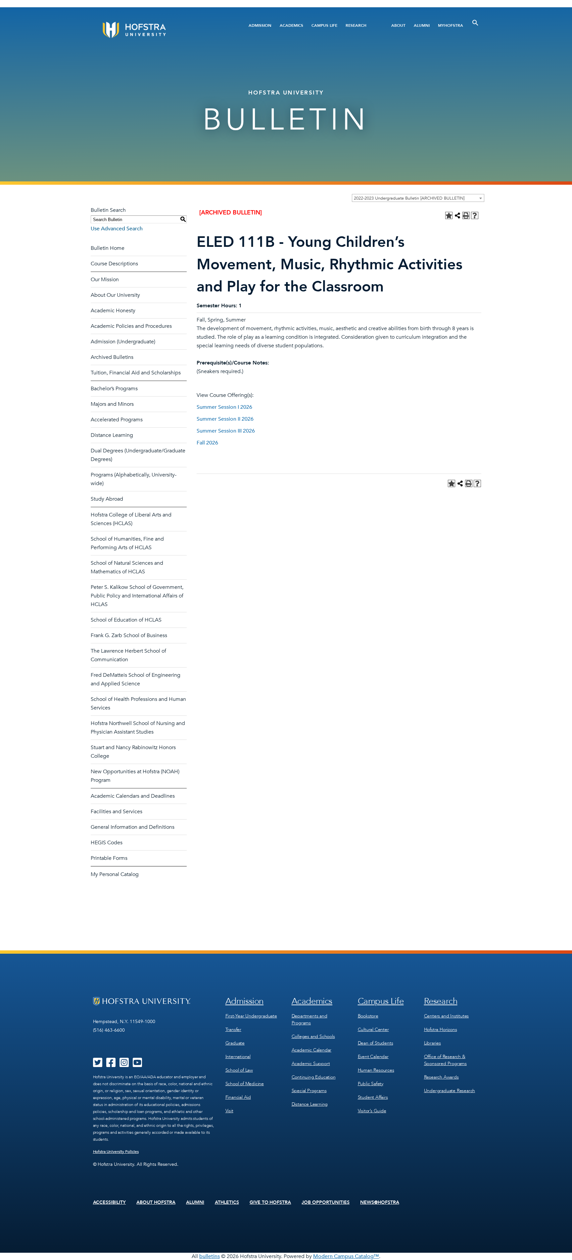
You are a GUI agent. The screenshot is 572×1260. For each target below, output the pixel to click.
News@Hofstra (379, 1202)
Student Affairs (373, 1097)
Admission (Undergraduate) (123, 341)
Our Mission (105, 279)
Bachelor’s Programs (114, 388)
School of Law (239, 1070)
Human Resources (376, 1070)
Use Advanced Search (117, 228)
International (238, 1056)
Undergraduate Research (449, 1091)
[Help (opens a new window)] (474, 215)
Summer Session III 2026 (226, 431)
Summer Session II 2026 (225, 419)
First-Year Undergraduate (251, 1016)
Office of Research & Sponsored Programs (445, 1060)
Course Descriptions (114, 263)
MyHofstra (450, 25)
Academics (291, 25)
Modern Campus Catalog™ (346, 1256)
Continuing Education (314, 1077)
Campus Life (324, 25)
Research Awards (441, 1077)
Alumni (422, 25)
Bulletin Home (107, 248)
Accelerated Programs (117, 419)
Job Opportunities (326, 1202)
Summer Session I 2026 (224, 407)
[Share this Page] (457, 215)
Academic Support (311, 1063)
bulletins (209, 1256)
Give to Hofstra (270, 1202)
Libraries (432, 1043)
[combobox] (418, 198)
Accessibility (109, 1202)
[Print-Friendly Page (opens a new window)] (466, 215)
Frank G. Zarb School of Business (129, 635)
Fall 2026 (207, 442)
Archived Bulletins (112, 357)
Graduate (235, 1043)
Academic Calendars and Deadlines (133, 796)
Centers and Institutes (446, 1016)
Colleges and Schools (313, 1036)
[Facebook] (111, 1064)
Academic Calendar (312, 1050)
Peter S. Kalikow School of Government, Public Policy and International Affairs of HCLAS (137, 596)
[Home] (159, 29)
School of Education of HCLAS (126, 620)
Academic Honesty (113, 310)
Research (356, 25)
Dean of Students (375, 1043)
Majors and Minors (112, 404)
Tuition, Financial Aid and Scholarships (136, 372)
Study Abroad (107, 499)
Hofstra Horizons (440, 1029)
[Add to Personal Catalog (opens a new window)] (449, 215)
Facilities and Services (116, 811)
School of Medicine (244, 1084)
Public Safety (370, 1084)
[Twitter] (97, 1064)
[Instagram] (124, 1064)
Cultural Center (373, 1029)
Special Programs (309, 1091)
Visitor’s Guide (372, 1111)
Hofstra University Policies (116, 1151)
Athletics (227, 1202)
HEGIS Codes (106, 842)
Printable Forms (109, 858)
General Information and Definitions (132, 827)
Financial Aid (238, 1097)
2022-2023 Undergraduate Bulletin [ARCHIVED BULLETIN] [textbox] (409, 198)
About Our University (115, 295)
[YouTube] (137, 1064)
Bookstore (368, 1016)
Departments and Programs (309, 1019)
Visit (229, 1111)
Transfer (233, 1029)
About (398, 25)
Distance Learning (112, 435)
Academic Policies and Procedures (131, 326)
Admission (260, 25)
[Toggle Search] (475, 23)
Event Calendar (373, 1056)
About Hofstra (155, 1202)
